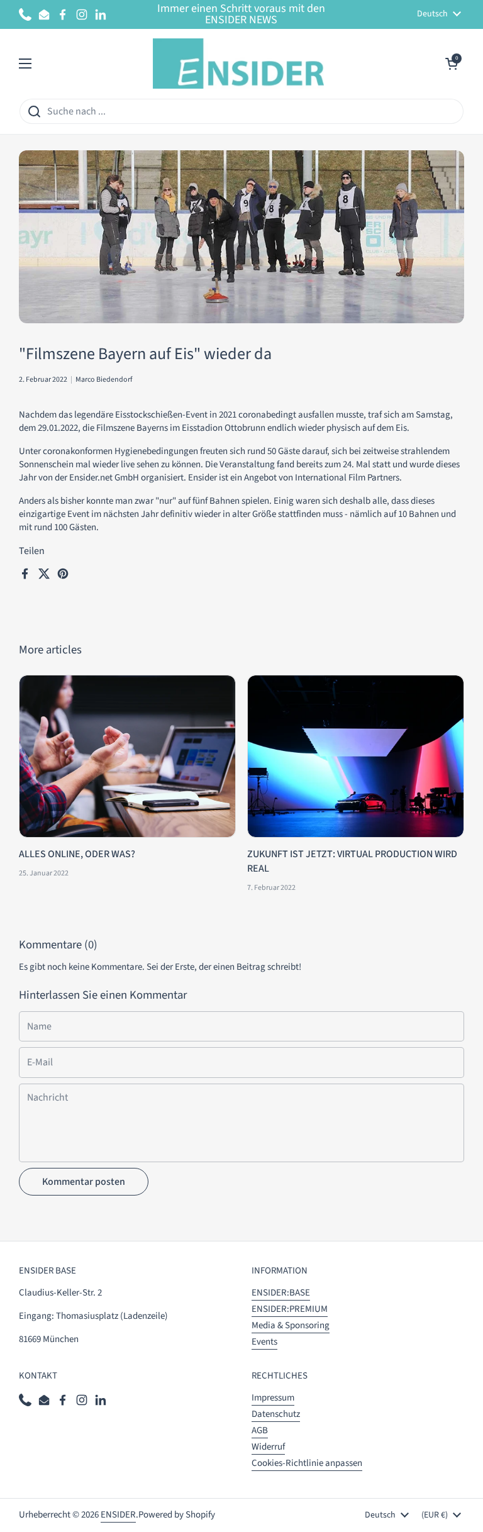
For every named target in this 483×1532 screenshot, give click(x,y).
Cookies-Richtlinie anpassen (307, 1463)
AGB (260, 1430)
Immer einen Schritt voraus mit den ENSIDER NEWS (241, 14)
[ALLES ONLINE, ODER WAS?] (127, 756)
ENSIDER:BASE (281, 1292)
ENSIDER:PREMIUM (290, 1309)
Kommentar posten (83, 1182)
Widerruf (268, 1446)
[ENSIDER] (239, 63)
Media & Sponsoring (291, 1325)
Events (264, 1341)
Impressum (273, 1397)
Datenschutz (276, 1414)
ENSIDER (118, 1514)
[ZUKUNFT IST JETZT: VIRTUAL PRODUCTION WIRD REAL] (355, 756)
